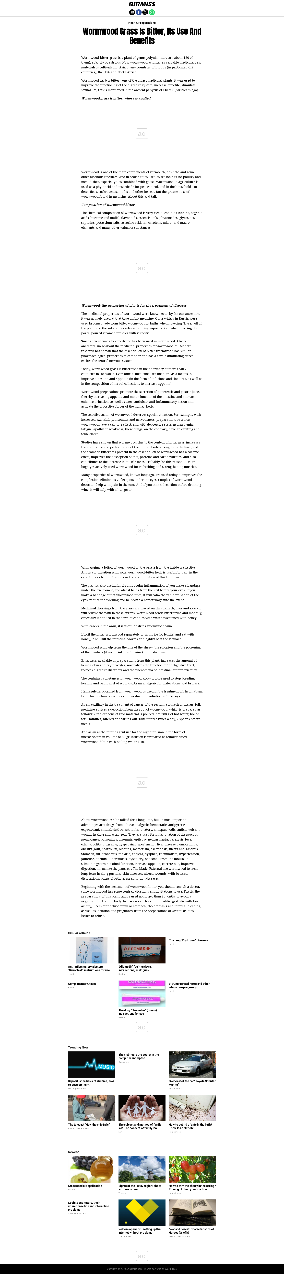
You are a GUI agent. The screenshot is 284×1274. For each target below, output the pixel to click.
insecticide (126, 186)
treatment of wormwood (129, 886)
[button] (70, 4)
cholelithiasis (157, 906)
